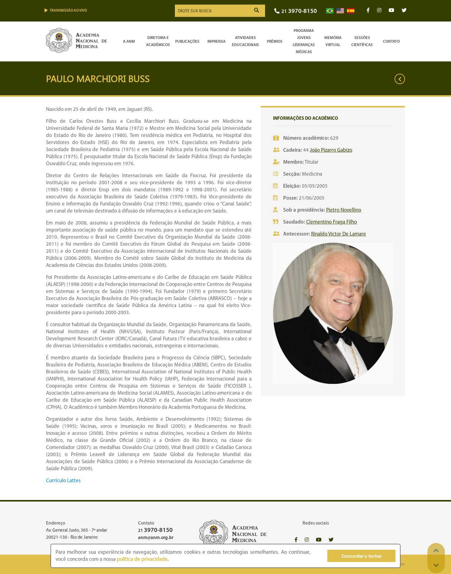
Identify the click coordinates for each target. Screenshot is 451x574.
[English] (340, 11)
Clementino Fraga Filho (331, 222)
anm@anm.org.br (155, 538)
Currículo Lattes (63, 480)
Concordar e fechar (361, 556)
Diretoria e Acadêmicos (158, 41)
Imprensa (216, 42)
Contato (391, 42)
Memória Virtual (332, 41)
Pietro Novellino (343, 210)
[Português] (329, 11)
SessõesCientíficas (362, 41)
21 (299, 11)
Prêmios (275, 42)
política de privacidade (142, 559)
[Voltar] (400, 79)
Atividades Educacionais (245, 41)
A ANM (129, 42)
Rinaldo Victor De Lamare (338, 234)
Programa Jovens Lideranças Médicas (304, 41)
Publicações (187, 42)
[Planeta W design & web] (401, 564)
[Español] (350, 11)
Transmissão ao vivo (68, 11)
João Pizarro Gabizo (331, 150)
